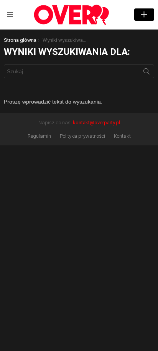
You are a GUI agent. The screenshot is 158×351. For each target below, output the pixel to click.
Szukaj (146, 72)
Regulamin (39, 136)
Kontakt (122, 136)
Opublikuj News (144, 14)
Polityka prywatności (82, 136)
